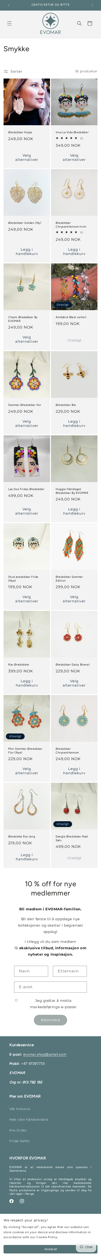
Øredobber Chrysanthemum (67, 750)
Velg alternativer (26, 157)
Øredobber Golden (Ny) (24, 223)
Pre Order (18, 1130)
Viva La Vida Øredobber (72, 132)
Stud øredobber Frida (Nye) (23, 578)
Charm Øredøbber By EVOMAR (23, 319)
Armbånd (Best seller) (71, 317)
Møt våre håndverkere (28, 1119)
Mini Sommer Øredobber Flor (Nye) (25, 750)
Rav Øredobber (18, 664)
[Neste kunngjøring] (92, 5)
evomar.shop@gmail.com (44, 1054)
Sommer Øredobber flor (24, 405)
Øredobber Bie (66, 405)
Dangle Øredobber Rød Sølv (72, 838)
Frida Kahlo (19, 1141)
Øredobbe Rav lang (21, 836)
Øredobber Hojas (20, 132)
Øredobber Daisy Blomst (73, 664)
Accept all (50, 1249)
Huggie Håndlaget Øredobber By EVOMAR (72, 491)
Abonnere (50, 1020)
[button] (9, 23)
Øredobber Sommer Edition (69, 578)
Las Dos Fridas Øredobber (26, 489)
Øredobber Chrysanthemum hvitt (71, 224)
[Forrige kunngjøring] (9, 5)
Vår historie (19, 1109)
